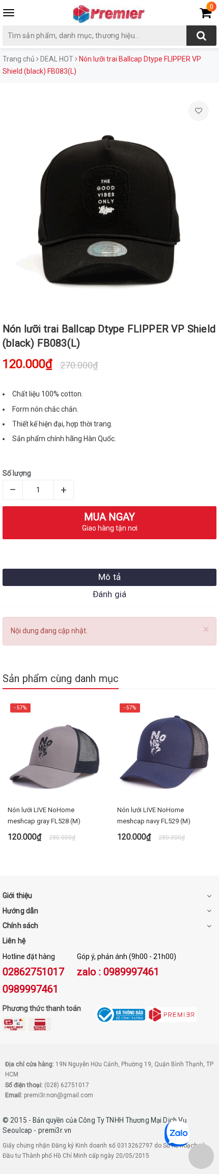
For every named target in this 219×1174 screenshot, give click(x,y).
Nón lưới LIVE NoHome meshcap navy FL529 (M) (153, 815)
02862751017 (33, 972)
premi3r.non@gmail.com (58, 1095)
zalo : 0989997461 (118, 972)
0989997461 (31, 989)
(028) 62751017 (66, 1085)
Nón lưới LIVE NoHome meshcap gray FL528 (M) (44, 815)
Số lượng (17, 473)
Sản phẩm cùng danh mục (61, 678)
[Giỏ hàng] (205, 15)
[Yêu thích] (198, 111)
